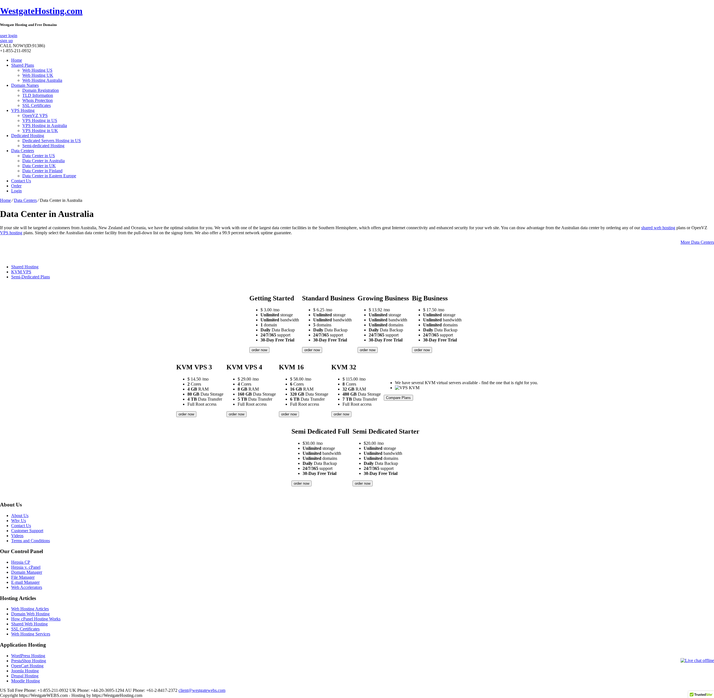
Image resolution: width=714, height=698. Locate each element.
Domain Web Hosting (30, 613)
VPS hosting (11, 232)
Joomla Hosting (25, 670)
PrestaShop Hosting (28, 660)
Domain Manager (26, 572)
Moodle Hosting (25, 680)
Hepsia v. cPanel (25, 567)
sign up (6, 40)
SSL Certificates (36, 105)
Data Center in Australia (43, 160)
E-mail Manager (25, 582)
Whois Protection (37, 100)
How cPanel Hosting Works (36, 618)
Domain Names (25, 85)
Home (16, 60)
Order (16, 185)
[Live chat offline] (697, 660)
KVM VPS (21, 271)
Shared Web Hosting (29, 623)
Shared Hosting (24, 266)
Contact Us (21, 180)
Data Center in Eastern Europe (49, 175)
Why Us (18, 520)
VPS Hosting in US (39, 120)
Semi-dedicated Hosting (43, 145)
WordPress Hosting (28, 655)
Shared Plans (22, 65)
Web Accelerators (26, 587)
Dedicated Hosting (27, 135)
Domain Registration (40, 90)
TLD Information (37, 95)
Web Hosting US (37, 70)
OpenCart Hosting (27, 665)
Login (16, 190)
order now (259, 350)
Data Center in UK (39, 165)
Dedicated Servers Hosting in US (51, 140)
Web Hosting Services (30, 634)
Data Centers (22, 150)
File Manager (23, 577)
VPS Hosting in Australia (44, 125)
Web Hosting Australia (42, 80)
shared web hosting (658, 227)
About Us (19, 515)
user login (8, 35)
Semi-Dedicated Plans (30, 276)
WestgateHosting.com (41, 11)
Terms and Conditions (30, 540)
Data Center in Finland (42, 170)
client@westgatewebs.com (201, 690)
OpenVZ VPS (35, 115)
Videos (17, 535)
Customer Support (27, 530)
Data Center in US (38, 155)
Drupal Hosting (24, 675)
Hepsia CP (20, 562)
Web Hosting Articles (30, 608)
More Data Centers (697, 242)
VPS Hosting (23, 110)
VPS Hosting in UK (40, 130)
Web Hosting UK (37, 75)
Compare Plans (398, 398)
